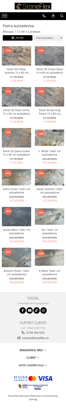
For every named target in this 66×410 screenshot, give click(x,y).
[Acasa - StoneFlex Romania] (33, 6)
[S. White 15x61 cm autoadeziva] (49, 138)
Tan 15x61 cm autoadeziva (49, 231)
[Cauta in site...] (62, 15)
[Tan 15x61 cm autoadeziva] (49, 216)
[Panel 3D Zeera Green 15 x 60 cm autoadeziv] (16, 138)
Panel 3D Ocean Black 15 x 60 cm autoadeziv (49, 70)
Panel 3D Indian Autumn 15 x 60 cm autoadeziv (16, 70)
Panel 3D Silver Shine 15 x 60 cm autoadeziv (16, 111)
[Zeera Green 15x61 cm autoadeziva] (16, 177)
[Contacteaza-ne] (44, 15)
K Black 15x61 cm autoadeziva (49, 272)
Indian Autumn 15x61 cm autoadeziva (49, 190)
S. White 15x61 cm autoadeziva (49, 152)
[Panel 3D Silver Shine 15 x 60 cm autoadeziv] (16, 97)
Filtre (19, 38)
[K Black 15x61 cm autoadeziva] (49, 257)
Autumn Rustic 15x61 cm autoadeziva (16, 272)
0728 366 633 (35, 332)
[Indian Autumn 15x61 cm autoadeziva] (49, 177)
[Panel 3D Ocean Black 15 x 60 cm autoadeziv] (49, 56)
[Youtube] (29, 310)
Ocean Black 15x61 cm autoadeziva (16, 231)
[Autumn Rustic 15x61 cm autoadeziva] (16, 257)
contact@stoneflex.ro (35, 338)
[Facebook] (22, 310)
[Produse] (5, 16)
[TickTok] (36, 310)
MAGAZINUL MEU (32, 350)
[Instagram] (43, 310)
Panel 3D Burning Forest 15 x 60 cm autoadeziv (49, 111)
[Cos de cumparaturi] (53, 15)
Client (32, 357)
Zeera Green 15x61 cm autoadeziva (16, 190)
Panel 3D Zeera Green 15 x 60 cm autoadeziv (16, 152)
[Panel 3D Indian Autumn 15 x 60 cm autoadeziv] (16, 56)
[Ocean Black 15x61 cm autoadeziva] (16, 216)
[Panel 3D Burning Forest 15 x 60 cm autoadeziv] (49, 97)
